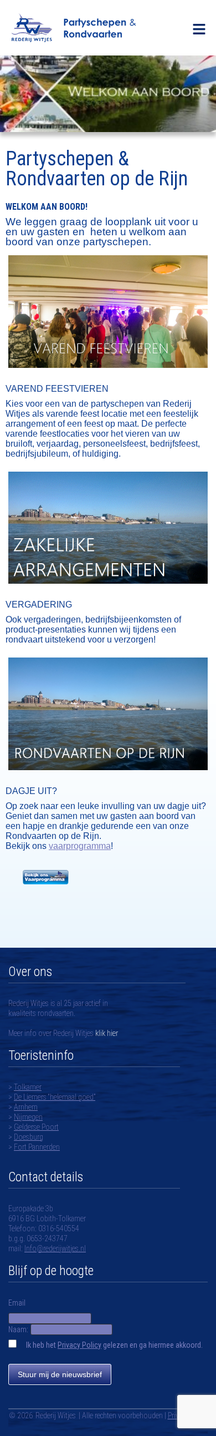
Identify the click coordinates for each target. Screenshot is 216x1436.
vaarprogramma (80, 846)
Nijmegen (28, 1117)
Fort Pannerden (37, 1146)
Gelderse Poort (36, 1126)
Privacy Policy (79, 1345)
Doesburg (28, 1136)
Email (16, 1302)
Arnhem (26, 1107)
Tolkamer (28, 1087)
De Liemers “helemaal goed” (54, 1097)
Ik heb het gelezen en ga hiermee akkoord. (114, 1345)
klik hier (106, 1033)
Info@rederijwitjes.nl (55, 1248)
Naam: (18, 1329)
